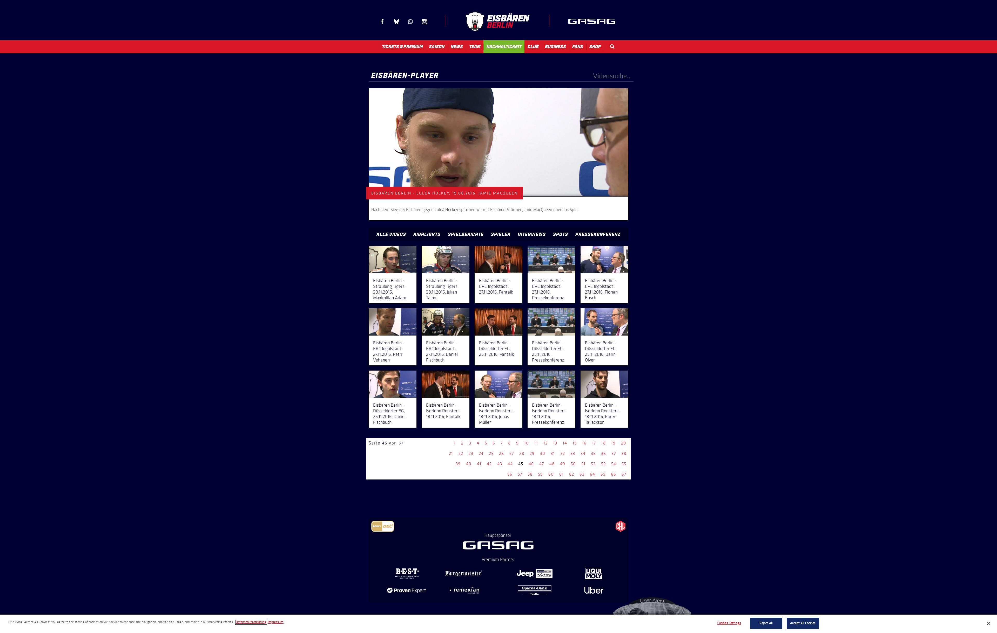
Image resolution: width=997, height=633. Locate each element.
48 (552, 464)
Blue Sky (396, 21)
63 (582, 474)
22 (461, 453)
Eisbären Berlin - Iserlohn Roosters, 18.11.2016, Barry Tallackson (602, 413)
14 (565, 443)
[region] (498, 624)
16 (584, 443)
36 (603, 453)
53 (603, 464)
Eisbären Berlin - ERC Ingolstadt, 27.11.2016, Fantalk (496, 286)
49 (562, 464)
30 (542, 453)
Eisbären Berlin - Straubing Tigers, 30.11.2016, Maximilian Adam (389, 289)
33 (572, 453)
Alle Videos (391, 234)
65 (603, 474)
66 (613, 474)
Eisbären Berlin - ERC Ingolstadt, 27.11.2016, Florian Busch (601, 289)
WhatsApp (410, 21)
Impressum (276, 622)
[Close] (988, 623)
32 (562, 453)
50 (573, 464)
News (457, 46)
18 (603, 443)
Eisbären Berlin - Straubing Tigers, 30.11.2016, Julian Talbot (442, 289)
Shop (595, 46)
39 (458, 464)
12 (545, 443)
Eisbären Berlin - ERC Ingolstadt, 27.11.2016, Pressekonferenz (548, 289)
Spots (560, 234)
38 (623, 453)
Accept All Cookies (803, 623)
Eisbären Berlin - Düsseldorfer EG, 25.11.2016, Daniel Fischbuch (389, 413)
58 (530, 474)
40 (468, 464)
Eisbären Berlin (497, 21)
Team (474, 46)
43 (499, 464)
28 (521, 453)
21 (451, 453)
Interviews (532, 234)
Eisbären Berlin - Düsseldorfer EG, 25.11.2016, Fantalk (496, 348)
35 (593, 453)
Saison (436, 46)
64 (592, 474)
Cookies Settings (729, 623)
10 (526, 443)
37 (613, 453)
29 (532, 453)
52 (593, 464)
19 (613, 443)
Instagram (424, 21)
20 (623, 443)
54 (613, 464)
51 (583, 464)
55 (624, 464)
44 (510, 464)
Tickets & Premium (402, 46)
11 (536, 443)
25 (491, 453)
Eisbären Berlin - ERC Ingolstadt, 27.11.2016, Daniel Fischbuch (442, 351)
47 (541, 464)
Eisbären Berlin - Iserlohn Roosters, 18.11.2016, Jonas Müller (496, 413)
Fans (577, 46)
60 (551, 474)
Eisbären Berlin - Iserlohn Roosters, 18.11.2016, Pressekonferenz (549, 413)
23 (471, 453)
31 (553, 453)
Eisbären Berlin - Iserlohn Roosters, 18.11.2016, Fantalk (443, 410)
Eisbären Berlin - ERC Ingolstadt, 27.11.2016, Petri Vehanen (389, 351)
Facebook (382, 21)
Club (533, 46)
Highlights (427, 234)
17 (594, 443)
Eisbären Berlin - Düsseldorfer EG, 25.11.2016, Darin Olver (601, 351)
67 (624, 474)
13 (555, 443)
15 (574, 443)
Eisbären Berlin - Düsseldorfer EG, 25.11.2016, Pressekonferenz (548, 351)
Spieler (500, 234)
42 (489, 464)
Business (555, 46)
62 (571, 474)
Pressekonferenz (598, 234)
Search (612, 46)
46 (531, 464)
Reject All (766, 623)
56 (509, 474)
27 (511, 453)
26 (501, 453)
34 (583, 453)
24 (481, 453)
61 (561, 474)
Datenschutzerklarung (251, 622)
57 (520, 474)
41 (479, 464)
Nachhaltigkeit (504, 46)
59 (540, 474)
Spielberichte (466, 234)
